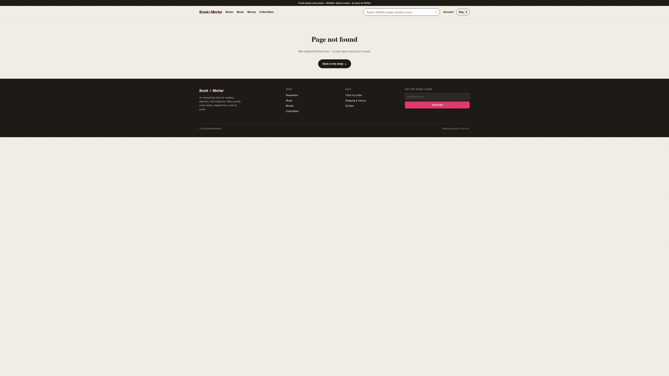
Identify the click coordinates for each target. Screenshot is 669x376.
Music (240, 12)
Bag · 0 (463, 12)
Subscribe (437, 105)
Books (229, 12)
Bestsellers (292, 95)
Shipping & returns (355, 100)
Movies (251, 12)
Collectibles (266, 12)
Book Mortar (210, 12)
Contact (349, 105)
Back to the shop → (335, 64)
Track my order (353, 95)
